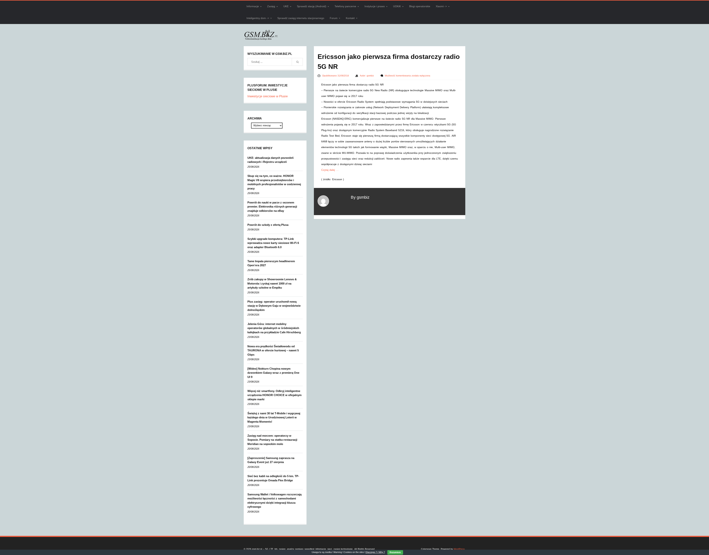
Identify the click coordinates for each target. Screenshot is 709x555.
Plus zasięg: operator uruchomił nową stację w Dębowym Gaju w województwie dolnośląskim (274, 305)
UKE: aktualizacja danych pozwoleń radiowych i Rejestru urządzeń (270, 160)
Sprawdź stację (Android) (311, 6)
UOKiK (397, 6)
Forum (334, 18)
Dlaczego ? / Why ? (375, 552)
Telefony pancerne (345, 6)
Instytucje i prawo (374, 6)
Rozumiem (395, 552)
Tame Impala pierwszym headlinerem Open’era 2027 (271, 263)
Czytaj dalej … (330, 169)
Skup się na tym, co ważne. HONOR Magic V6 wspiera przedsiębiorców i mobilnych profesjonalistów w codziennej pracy (274, 182)
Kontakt (350, 18)
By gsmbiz (360, 197)
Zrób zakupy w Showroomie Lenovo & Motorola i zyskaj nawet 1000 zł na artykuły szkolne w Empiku (272, 283)
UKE (286, 6)
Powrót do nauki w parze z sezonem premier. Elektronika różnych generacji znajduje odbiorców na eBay (272, 206)
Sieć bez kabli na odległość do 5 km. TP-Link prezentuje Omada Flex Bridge (273, 478)
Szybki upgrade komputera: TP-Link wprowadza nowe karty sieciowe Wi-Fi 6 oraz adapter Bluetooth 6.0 (273, 243)
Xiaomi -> (441, 6)
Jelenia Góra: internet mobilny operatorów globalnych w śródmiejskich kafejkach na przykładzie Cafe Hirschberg (274, 328)
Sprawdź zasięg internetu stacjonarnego (300, 18)
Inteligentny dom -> (257, 18)
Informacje (252, 6)
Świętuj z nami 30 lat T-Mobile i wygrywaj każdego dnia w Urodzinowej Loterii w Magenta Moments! (273, 417)
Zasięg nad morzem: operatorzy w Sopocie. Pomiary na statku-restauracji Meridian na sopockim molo (272, 440)
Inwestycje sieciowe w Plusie (267, 96)
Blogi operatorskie (419, 6)
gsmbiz (371, 75)
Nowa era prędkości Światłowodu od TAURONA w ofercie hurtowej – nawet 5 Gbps (273, 350)
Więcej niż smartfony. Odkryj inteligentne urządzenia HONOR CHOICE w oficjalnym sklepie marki (274, 395)
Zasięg (271, 6)
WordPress (459, 549)
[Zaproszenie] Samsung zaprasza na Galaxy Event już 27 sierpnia (270, 460)
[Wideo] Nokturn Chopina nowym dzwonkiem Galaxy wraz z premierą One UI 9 (273, 372)
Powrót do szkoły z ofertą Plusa (267, 224)
